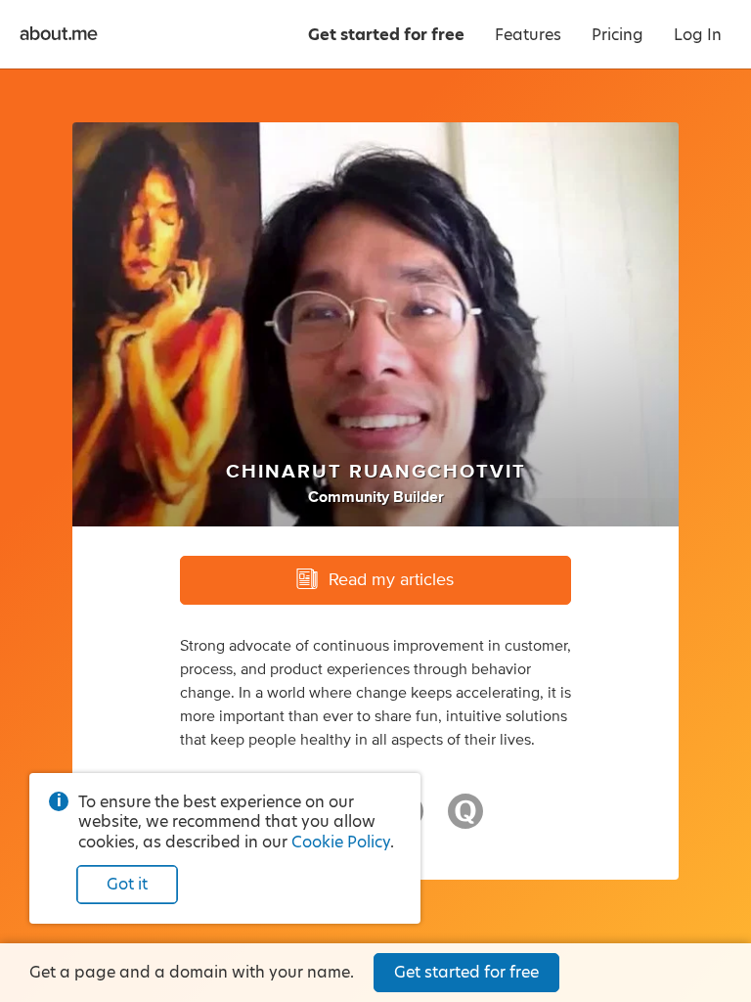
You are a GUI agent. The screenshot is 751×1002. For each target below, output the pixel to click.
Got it (127, 884)
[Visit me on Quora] (465, 820)
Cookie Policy (340, 842)
